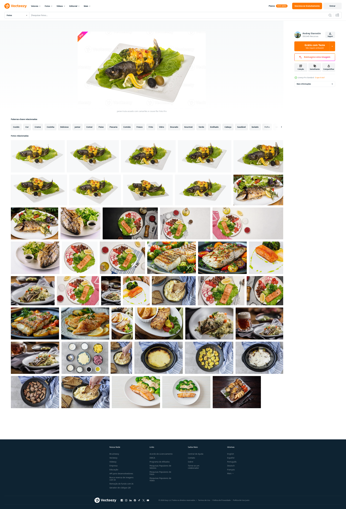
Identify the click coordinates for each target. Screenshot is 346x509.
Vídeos (60, 6)
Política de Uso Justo (241, 500)
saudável (241, 127)
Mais (86, 6)
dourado (174, 127)
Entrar (332, 6)
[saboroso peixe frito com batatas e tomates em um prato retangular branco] (237, 392)
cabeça (228, 127)
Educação (113, 469)
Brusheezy (114, 454)
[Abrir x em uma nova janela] (143, 500)
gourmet (188, 127)
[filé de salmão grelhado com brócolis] (266, 258)
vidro (161, 127)
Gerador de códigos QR (120, 487)
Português (232, 461)
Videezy (112, 461)
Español (230, 457)
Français (231, 469)
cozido (16, 127)
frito (151, 127)
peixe (101, 127)
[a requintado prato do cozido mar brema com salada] (258, 190)
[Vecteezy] (15, 6)
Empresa (113, 465)
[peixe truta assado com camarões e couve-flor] (38, 156)
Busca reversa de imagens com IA (121, 478)
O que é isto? (320, 77)
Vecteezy (113, 457)
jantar (77, 127)
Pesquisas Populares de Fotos (160, 473)
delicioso (64, 127)
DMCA (152, 457)
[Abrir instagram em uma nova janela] (126, 500)
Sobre (190, 461)
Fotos (47, 6)
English (230, 454)
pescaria (113, 127)
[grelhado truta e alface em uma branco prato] (80, 223)
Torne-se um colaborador (193, 466)
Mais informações (304, 84)
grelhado (214, 127)
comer (89, 127)
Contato (191, 457)
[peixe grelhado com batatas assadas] (122, 323)
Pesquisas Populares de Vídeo (160, 479)
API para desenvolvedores (121, 473)
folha (267, 127)
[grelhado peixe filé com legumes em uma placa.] (171, 258)
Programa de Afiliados (160, 461)
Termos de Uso (204, 500)
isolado (255, 127)
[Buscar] (330, 15)
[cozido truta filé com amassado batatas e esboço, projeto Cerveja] (33, 290)
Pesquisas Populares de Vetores (160, 466)
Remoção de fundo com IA (121, 483)
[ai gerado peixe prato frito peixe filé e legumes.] (35, 323)
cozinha (50, 127)
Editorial (73, 6)
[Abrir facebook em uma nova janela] (122, 500)
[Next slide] (279, 127)
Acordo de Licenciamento (161, 454)
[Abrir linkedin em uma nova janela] (130, 500)
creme (38, 127)
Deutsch (231, 465)
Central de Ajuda (195, 454)
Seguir (330, 36)
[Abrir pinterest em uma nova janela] (135, 500)
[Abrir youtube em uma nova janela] (148, 500)
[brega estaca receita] (174, 290)
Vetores (34, 6)
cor (27, 127)
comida (127, 127)
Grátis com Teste (315, 46)
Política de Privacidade (221, 500)
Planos (272, 6)
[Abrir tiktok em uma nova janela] (139, 500)
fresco (139, 127)
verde (201, 127)
